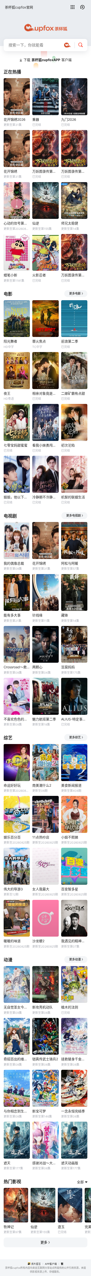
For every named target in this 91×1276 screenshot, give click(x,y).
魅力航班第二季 (44, 719)
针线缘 (37, 615)
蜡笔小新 (10, 275)
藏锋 (64, 615)
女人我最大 (40, 889)
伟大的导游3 (13, 889)
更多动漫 (75, 959)
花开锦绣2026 (14, 119)
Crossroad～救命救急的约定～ (17, 667)
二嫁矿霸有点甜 (73, 393)
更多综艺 (75, 737)
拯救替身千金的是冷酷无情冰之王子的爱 (74, 1059)
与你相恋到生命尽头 (17, 1111)
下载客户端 (48, 60)
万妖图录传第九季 (74, 171)
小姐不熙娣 (69, 837)
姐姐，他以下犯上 (17, 497)
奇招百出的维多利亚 (17, 1059)
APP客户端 (51, 1263)
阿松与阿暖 (69, 563)
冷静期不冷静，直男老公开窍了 (45, 497)
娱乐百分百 (12, 837)
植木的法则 (69, 1007)
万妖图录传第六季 (74, 275)
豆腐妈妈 (68, 667)
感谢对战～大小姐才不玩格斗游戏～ (45, 1163)
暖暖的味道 (12, 941)
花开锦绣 (10, 171)
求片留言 (36, 1263)
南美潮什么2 (41, 785)
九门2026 (68, 119)
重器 (35, 119)
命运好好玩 (12, 785)
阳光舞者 (10, 341)
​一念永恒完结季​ (73, 1111)
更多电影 (75, 293)
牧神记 (9, 1227)
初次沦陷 (68, 445)
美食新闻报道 (71, 785)
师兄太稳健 (69, 223)
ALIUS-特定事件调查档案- (74, 719)
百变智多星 (69, 889)
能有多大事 (12, 615)
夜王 (7, 393)
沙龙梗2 (38, 941)
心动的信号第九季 (17, 223)
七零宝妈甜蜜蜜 (15, 445)
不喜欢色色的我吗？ (17, 719)
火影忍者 (39, 275)
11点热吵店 (40, 837)
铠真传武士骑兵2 (45, 1059)
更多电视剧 (73, 515)
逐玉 (61, 1227)
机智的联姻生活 (73, 497)
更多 (44, 1242)
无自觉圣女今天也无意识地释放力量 (17, 1007)
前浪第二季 (69, 341)
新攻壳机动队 (42, 1007)
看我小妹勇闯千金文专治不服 (45, 445)
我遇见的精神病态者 (74, 941)
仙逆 (35, 223)
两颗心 (37, 667)
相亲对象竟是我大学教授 (45, 393)
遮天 (7, 1163)
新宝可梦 (39, 1111)
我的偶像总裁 (14, 563)
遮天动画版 (69, 1163)
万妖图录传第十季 (45, 171)
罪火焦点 (39, 341)
